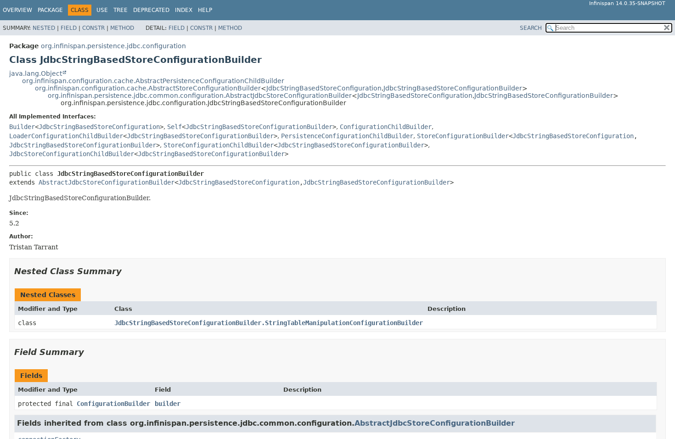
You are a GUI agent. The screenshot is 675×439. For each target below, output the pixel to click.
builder (167, 403)
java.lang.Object (35, 73)
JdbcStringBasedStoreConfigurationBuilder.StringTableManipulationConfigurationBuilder (268, 322)
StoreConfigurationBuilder (463, 136)
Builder (22, 126)
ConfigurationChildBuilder (386, 126)
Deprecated (151, 10)
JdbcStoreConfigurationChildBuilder (71, 154)
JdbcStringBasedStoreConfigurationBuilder (452, 88)
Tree (120, 10)
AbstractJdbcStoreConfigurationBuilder (106, 182)
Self (174, 126)
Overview (17, 10)
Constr (93, 28)
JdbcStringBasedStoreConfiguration (324, 88)
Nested (44, 28)
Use (102, 10)
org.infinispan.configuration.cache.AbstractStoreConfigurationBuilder (148, 88)
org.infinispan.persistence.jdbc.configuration (113, 46)
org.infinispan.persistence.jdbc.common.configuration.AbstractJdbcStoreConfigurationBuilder (200, 95)
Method (122, 28)
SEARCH (531, 28)
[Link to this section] (128, 271)
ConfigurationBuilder (113, 403)
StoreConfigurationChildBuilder (218, 145)
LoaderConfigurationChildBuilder (66, 136)
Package (50, 10)
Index (183, 10)
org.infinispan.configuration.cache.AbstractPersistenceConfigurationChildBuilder (153, 80)
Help (205, 10)
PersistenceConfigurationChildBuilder (347, 136)
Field (69, 28)
